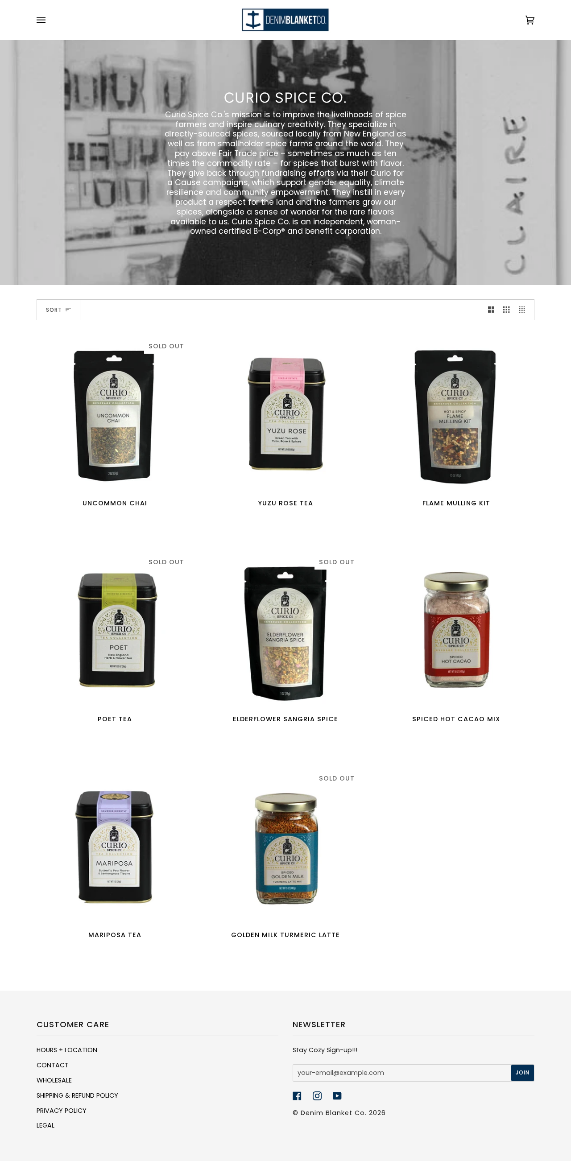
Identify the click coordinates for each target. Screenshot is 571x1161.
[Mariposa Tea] (115, 845)
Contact (53, 1065)
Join (523, 1072)
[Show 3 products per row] (506, 310)
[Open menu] (50, 20)
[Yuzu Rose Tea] (285, 413)
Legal (45, 1125)
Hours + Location (67, 1049)
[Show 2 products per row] (491, 310)
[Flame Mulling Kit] (456, 413)
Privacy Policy (62, 1110)
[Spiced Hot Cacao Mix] (456, 628)
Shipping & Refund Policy (77, 1095)
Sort (54, 310)
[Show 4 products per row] (524, 310)
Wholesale (54, 1080)
